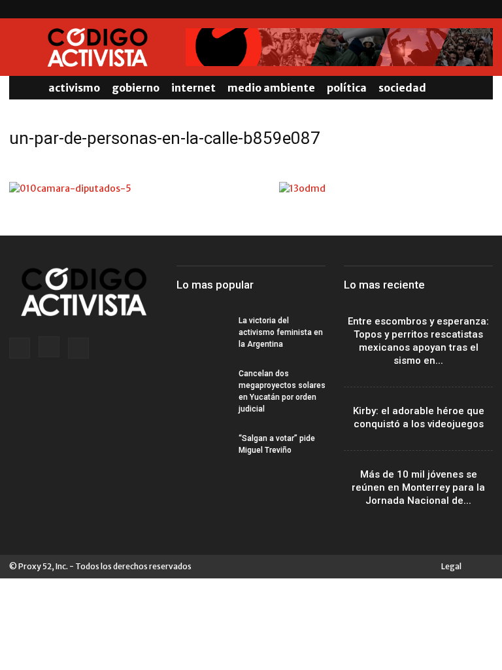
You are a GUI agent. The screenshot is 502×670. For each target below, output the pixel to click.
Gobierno (135, 87)
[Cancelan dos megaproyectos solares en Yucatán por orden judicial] (202, 386)
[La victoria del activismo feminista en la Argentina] (202, 333)
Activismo (74, 87)
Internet (193, 87)
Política (347, 87)
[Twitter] (483, 9)
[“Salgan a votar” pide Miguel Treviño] (202, 450)
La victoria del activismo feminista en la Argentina (281, 332)
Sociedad (402, 87)
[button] (477, 87)
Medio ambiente (271, 87)
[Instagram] (461, 9)
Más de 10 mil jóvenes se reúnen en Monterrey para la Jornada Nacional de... (418, 487)
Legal (451, 566)
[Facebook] (440, 9)
